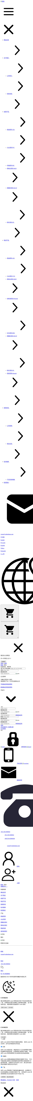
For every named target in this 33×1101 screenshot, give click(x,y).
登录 (2, 663)
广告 (4, 1067)
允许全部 (10, 1007)
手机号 (2, 690)
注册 (5, 663)
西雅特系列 (4, 922)
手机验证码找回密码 (6, 684)
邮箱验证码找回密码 (6, 687)
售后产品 (3, 901)
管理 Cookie (4, 1007)
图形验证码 (4, 672)
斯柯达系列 (4, 925)
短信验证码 (4, 713)
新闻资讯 (3, 904)
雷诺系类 (3, 928)
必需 (4, 1039)
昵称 (2, 665)
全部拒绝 (3, 1076)
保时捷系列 (4, 931)
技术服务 (3, 907)
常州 (13, 1080)
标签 (17, 1080)
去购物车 (3, 661)
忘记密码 (3, 728)
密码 (2, 670)
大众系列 (3, 919)
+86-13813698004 (5, 831)
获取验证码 (19, 715)
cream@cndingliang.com (7, 534)
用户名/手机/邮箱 (5, 668)
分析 (4, 1046)
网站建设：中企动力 (6, 1080)
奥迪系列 (3, 916)
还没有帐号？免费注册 (7, 727)
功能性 (4, 1056)
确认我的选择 (10, 1076)
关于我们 (3, 895)
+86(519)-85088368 (9, 838)
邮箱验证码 (4, 722)
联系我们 (3, 910)
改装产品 (3, 898)
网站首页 (3, 892)
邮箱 (2, 717)
